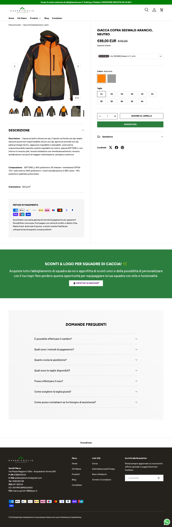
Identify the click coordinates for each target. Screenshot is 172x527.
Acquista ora (130, 124)
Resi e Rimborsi (99, 474)
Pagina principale (15, 25)
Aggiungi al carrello (141, 116)
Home (11, 18)
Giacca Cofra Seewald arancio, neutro (36, 25)
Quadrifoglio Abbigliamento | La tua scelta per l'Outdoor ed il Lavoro (37, 517)
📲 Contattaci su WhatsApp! (86, 283)
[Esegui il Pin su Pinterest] (122, 147)
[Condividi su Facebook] (116, 147)
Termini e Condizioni (101, 479)
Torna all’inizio (86, 443)
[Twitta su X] (111, 147)
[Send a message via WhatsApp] (167, 522)
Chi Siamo (22, 18)
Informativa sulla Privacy (103, 468)
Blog (46, 18)
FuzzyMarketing (75, 517)
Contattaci (57, 18)
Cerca (95, 463)
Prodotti (34, 18)
